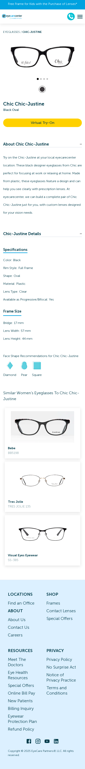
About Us (17, 619)
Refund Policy (21, 729)
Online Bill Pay (21, 693)
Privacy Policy (59, 659)
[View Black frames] (42, 89)
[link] (42, 433)
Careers (15, 635)
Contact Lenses (61, 610)
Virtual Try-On (42, 123)
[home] (12, 16)
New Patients (20, 700)
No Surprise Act (61, 667)
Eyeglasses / (12, 32)
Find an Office (21, 603)
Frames (53, 603)
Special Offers (59, 618)
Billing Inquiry (21, 708)
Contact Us (18, 627)
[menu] (79, 16)
